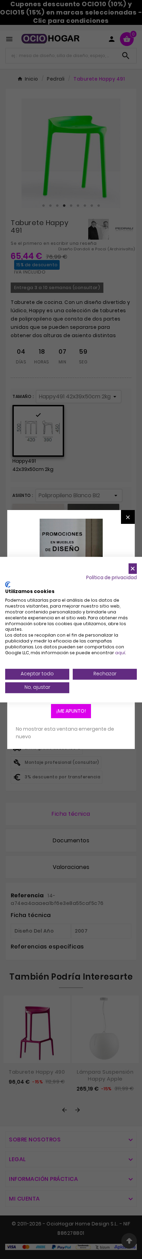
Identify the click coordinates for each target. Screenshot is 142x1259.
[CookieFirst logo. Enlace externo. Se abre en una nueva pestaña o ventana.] (7, 584)
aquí (120, 653)
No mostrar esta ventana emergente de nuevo (65, 732)
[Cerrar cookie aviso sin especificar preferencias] (133, 568)
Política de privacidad (111, 577)
